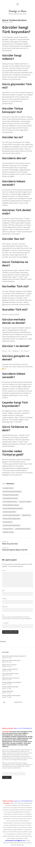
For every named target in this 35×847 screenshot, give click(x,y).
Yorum (4, 570)
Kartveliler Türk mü (8, 532)
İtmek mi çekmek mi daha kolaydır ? (11, 695)
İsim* (3, 590)
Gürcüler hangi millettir (9, 512)
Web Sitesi (5, 606)
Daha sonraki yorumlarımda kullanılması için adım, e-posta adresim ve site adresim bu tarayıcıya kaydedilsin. (17, 617)
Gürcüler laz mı (26, 515)
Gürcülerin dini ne (8, 529)
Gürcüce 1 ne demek (25, 501)
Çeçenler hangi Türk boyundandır (12, 491)
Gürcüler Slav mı (7, 522)
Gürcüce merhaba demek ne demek (12, 508)
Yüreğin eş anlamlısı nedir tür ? (10, 669)
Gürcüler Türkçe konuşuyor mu (11, 525)
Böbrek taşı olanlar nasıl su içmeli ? (11, 660)
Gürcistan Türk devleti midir (10, 495)
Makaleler (10, 484)
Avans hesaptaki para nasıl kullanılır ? (12, 682)
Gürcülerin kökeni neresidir (23, 529)
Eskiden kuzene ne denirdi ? (9, 665)
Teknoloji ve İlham (17, 11)
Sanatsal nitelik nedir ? (8, 691)
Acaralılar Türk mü (8, 488)
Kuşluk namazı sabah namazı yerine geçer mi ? (14, 656)
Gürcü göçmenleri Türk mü (10, 498)
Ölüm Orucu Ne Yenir (10, 544)
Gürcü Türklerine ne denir (10, 501)
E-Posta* (4, 598)
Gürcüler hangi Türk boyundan (11, 515)
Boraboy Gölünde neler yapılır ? (10, 687)
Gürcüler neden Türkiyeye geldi (11, 518)
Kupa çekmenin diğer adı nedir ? (10, 673)
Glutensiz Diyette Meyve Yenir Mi (14, 550)
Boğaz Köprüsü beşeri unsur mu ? (11, 678)
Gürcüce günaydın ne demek (10, 505)
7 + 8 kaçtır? (5, 623)
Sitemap (3, 641)
